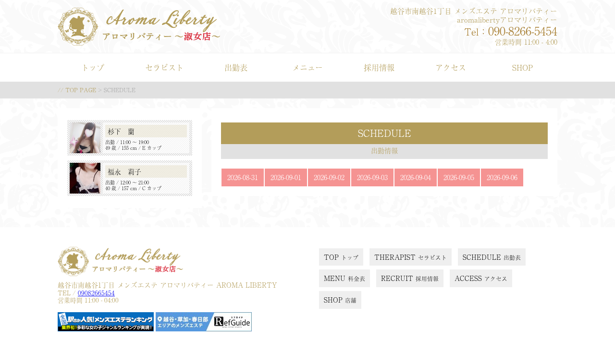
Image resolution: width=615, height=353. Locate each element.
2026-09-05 (458, 177)
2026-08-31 (242, 177)
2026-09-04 (415, 177)
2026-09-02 (329, 177)
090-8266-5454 (522, 30)
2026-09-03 (372, 177)
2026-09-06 (502, 177)
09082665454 (96, 292)
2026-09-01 (286, 177)
